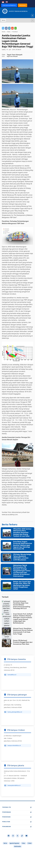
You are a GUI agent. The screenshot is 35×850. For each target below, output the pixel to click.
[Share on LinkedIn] (9, 28)
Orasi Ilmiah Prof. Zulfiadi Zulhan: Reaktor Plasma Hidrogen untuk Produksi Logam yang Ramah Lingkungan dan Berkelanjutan (22, 618)
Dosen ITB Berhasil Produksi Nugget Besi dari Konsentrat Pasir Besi (22, 642)
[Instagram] (13, 835)
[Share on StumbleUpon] (12, 28)
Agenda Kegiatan (14, 843)
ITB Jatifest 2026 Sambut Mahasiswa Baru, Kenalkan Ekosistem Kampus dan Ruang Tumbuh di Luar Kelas (22, 532)
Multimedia (17, 846)
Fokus (23, 843)
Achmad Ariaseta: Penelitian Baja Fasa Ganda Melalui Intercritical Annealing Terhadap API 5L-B (21, 604)
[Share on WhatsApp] (15, 28)
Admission (22, 5)
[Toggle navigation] (32, 20)
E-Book (29, 843)
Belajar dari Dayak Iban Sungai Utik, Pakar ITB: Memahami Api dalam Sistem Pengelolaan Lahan (22, 585)
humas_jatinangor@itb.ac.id (15, 712)
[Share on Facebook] (6, 28)
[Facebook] (8, 835)
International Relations (9, 5)
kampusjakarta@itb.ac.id (14, 785)
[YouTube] (26, 835)
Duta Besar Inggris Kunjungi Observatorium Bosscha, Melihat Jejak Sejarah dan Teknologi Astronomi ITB (22, 545)
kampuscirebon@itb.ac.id (14, 745)
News (8, 32)
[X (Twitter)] (17, 835)
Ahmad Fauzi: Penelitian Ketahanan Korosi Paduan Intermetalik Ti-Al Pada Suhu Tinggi (23, 631)
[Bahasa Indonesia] (3, 2)
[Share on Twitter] (3, 28)
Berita (5, 843)
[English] (7, 2)
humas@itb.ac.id (12, 674)
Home (3, 32)
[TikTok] (22, 835)
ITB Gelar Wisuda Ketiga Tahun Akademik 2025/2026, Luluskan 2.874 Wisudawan (22, 557)
